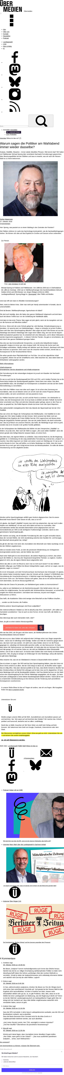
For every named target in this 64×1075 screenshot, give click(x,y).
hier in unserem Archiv (16, 690)
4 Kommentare (5, 224)
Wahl (24, 746)
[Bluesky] (35, 771)
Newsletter (6, 36)
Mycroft (5, 1028)
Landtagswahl (8, 42)
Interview (3, 138)
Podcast (6, 38)
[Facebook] (12, 771)
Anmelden (13, 130)
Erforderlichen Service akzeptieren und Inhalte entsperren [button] (19, 369)
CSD (4, 44)
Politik (20, 746)
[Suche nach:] (14, 126)
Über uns (6, 32)
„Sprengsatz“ (32, 294)
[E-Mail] (46, 758)
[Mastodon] (11, 783)
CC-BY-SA (22, 284)
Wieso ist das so (31, 746)
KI (4, 48)
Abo (4, 29)
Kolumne (6, 901)
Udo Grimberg (13, 284)
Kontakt (5, 34)
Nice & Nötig (7, 46)
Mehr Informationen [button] (7, 363)
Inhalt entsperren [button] (6, 367)
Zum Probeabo (11, 134)
